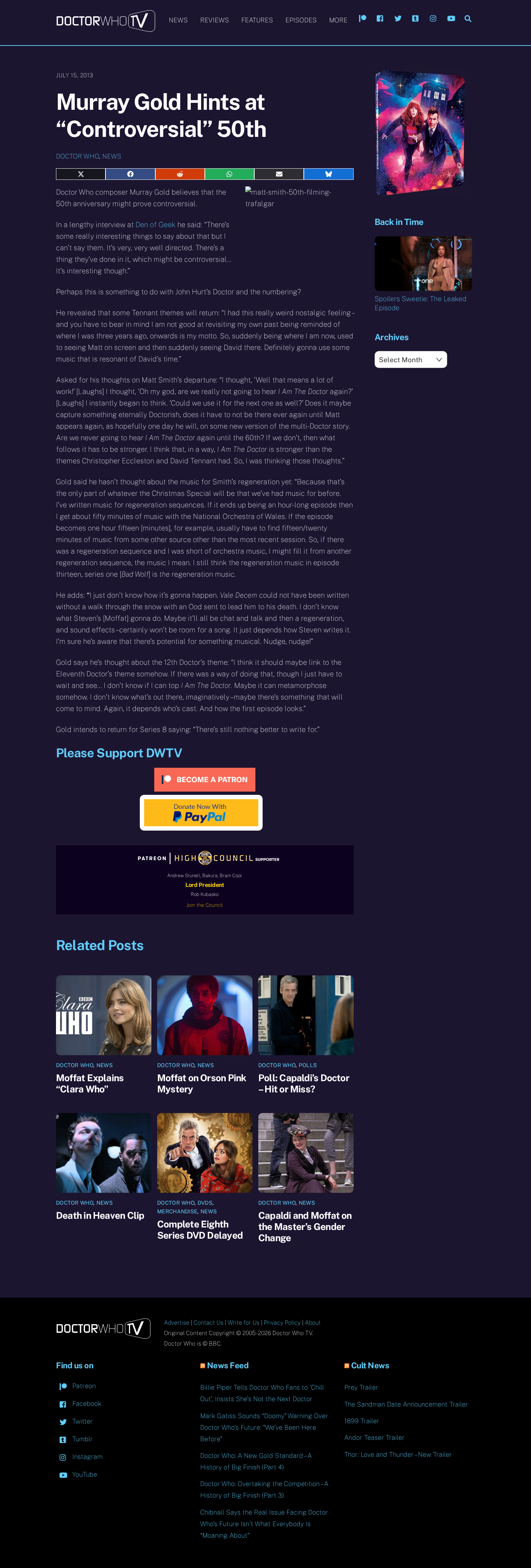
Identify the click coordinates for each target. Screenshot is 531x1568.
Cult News (370, 1365)
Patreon (83, 1386)
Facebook (86, 1403)
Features (257, 20)
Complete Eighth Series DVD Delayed (200, 1229)
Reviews (214, 20)
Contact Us (208, 1322)
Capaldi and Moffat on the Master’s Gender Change (305, 1226)
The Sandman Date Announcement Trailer (406, 1404)
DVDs (205, 1203)
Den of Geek (155, 224)
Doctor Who (77, 156)
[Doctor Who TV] (105, 28)
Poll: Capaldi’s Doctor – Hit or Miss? (303, 1083)
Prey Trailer (361, 1387)
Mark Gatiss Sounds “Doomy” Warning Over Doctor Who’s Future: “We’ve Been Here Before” (264, 1427)
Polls (308, 1065)
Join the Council (204, 905)
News (178, 20)
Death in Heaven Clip (100, 1215)
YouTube (83, 1474)
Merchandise (177, 1211)
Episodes (301, 20)
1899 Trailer (361, 1421)
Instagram (86, 1456)
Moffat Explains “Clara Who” (90, 1083)
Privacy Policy (282, 1322)
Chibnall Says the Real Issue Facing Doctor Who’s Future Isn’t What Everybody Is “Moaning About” (264, 1523)
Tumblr (81, 1439)
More (338, 20)
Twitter (81, 1421)
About (313, 1322)
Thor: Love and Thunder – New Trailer (398, 1454)
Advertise (176, 1322)
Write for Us (243, 1322)
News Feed (228, 1365)
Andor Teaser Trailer (374, 1437)
